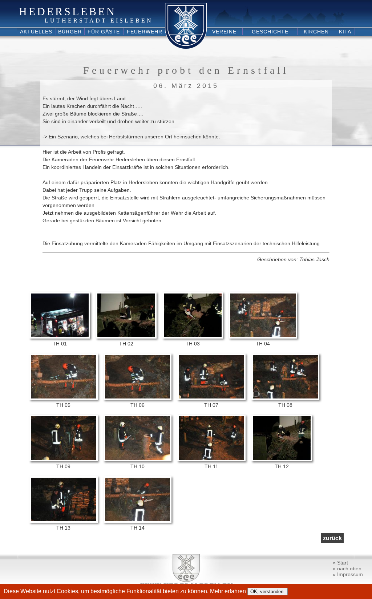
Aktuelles (36, 32)
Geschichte (270, 32)
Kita (345, 32)
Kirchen (316, 32)
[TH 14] (138, 521)
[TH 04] (263, 337)
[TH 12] (281, 459)
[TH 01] (59, 337)
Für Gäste (104, 32)
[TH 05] (63, 398)
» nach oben (347, 568)
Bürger (70, 32)
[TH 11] (211, 459)
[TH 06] (138, 398)
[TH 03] (192, 337)
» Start (340, 563)
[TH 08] (285, 398)
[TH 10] (138, 459)
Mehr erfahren (228, 591)
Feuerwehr (144, 32)
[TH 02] (126, 337)
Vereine (224, 32)
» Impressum (348, 574)
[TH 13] (63, 521)
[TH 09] (63, 459)
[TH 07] (211, 398)
